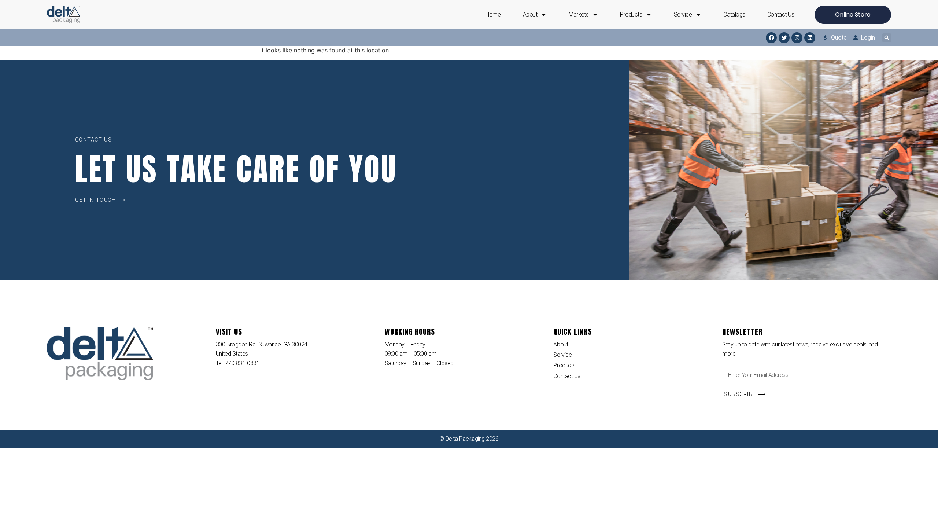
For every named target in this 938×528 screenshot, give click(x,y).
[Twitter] (784, 37)
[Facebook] (771, 37)
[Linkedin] (809, 37)
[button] (886, 37)
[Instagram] (796, 37)
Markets (578, 14)
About (530, 14)
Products (631, 14)
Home (493, 14)
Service (683, 14)
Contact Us (780, 14)
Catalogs (734, 14)
